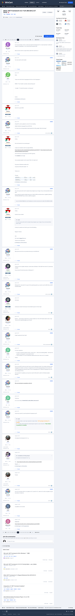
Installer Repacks (19, 17)
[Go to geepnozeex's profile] (8, 521)
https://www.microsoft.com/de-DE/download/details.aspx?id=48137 (27, 150)
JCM (8, 441)
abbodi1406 (6, 554)
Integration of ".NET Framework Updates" (14, 586)
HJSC (46, 133)
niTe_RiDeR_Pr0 (6, 598)
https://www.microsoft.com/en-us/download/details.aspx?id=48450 (27, 523)
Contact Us (14, 614)
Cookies (19, 614)
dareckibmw (8, 322)
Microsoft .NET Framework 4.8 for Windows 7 (15, 553)
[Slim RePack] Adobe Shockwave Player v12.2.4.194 (16, 597)
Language (4, 614)
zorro (8, 78)
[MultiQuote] (15, 54)
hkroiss (5, 587)
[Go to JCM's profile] (8, 437)
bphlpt (68, 23)
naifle (8, 510)
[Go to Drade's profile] (8, 350)
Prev (5, 39)
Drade (8, 353)
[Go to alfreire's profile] (8, 454)
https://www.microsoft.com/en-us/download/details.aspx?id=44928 (29, 461)
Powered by (68, 614)
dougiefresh (7, 590)
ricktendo (6, 17)
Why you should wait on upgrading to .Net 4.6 (23, 383)
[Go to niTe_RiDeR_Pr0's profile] (4, 601)
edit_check (8, 48)
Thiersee (8, 111)
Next (30, 39)
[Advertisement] (28, 27)
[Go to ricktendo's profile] (3, 17)
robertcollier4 (6, 565)
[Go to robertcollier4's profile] (4, 569)
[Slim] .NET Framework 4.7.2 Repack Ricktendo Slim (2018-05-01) (20, 575)
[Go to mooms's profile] (8, 266)
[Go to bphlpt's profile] (66, 24)
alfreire (49, 133)
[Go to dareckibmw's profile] (8, 318)
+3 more (14, 556)
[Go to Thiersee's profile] (8, 107)
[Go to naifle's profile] (8, 506)
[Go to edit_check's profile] (8, 44)
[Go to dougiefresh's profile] (4, 590)
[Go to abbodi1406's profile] (4, 558)
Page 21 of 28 (37, 39)
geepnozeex (8, 525)
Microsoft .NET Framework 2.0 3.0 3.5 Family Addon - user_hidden (20, 564)
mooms (7, 269)
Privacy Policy (10, 614)
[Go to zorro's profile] (8, 74)
